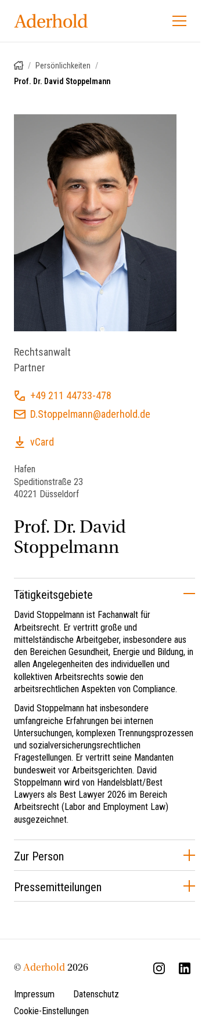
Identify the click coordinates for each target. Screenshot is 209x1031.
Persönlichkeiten (63, 65)
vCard (42, 430)
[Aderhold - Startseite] (51, 21)
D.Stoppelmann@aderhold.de (90, 402)
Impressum (34, 994)
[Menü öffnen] (179, 21)
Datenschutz (96, 994)
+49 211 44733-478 (70, 384)
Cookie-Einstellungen (51, 1011)
